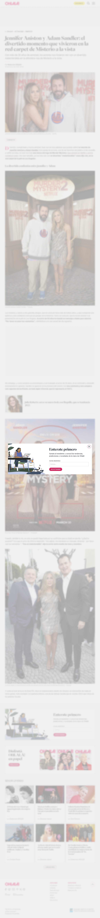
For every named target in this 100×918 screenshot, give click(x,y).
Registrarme (56, 469)
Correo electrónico (54, 461)
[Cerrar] (89, 446)
